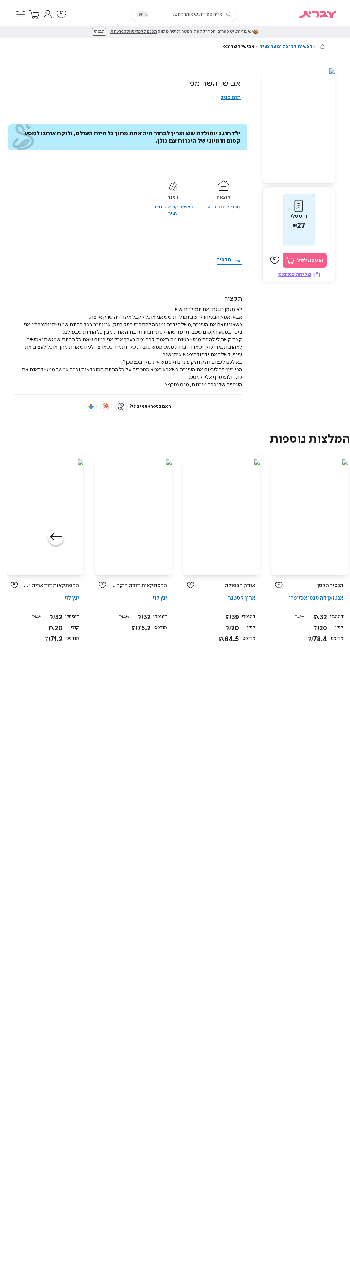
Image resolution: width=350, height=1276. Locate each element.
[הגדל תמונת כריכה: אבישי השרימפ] (298, 125)
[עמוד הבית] (322, 46)
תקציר (224, 259)
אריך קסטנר (241, 598)
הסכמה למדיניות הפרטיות (133, 31)
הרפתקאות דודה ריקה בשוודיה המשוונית (139, 585)
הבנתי (99, 31)
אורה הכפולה (240, 585)
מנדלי (234, 207)
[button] (20, 14)
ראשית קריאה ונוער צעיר (286, 47)
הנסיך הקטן (330, 585)
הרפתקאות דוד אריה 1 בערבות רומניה (51, 585)
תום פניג (231, 97)
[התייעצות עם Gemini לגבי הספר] (91, 406)
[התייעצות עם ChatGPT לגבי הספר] (121, 406)
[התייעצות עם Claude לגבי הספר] (106, 406)
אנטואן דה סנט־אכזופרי (316, 598)
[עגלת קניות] (34, 14)
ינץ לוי (160, 598)
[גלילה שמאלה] (56, 537)
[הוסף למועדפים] (274, 260)
